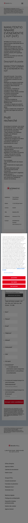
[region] (14, 261)
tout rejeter (14, 282)
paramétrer (14, 277)
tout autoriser (14, 286)
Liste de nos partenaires (8, 272)
